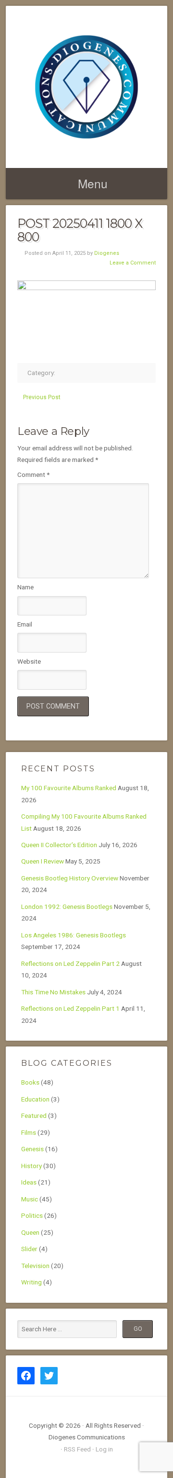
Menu (93, 183)
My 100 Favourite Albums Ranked (68, 788)
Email (24, 624)
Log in (104, 1449)
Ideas (29, 1182)
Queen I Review (42, 861)
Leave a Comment (133, 263)
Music (29, 1199)
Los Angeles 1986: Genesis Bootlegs (73, 935)
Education (35, 1099)
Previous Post (42, 397)
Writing (31, 1282)
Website (29, 661)
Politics (32, 1215)
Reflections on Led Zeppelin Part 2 (70, 963)
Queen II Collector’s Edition (59, 845)
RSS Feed (77, 1449)
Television (35, 1265)
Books (30, 1082)
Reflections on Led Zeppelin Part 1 (70, 1008)
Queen (30, 1232)
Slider (29, 1249)
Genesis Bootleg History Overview (69, 878)
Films (28, 1132)
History (31, 1166)
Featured (34, 1115)
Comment (33, 474)
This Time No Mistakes (53, 992)
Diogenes (106, 253)
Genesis (32, 1149)
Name (25, 587)
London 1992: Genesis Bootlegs (66, 906)
